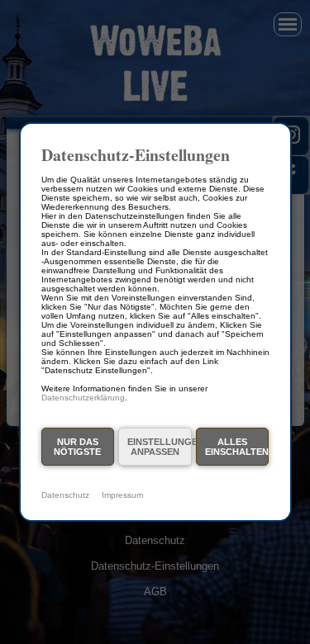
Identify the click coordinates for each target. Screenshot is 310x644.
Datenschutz (65, 495)
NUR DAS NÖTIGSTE (77, 447)
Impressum (122, 495)
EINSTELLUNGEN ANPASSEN (159, 447)
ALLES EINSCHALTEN (237, 447)
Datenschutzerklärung (83, 397)
